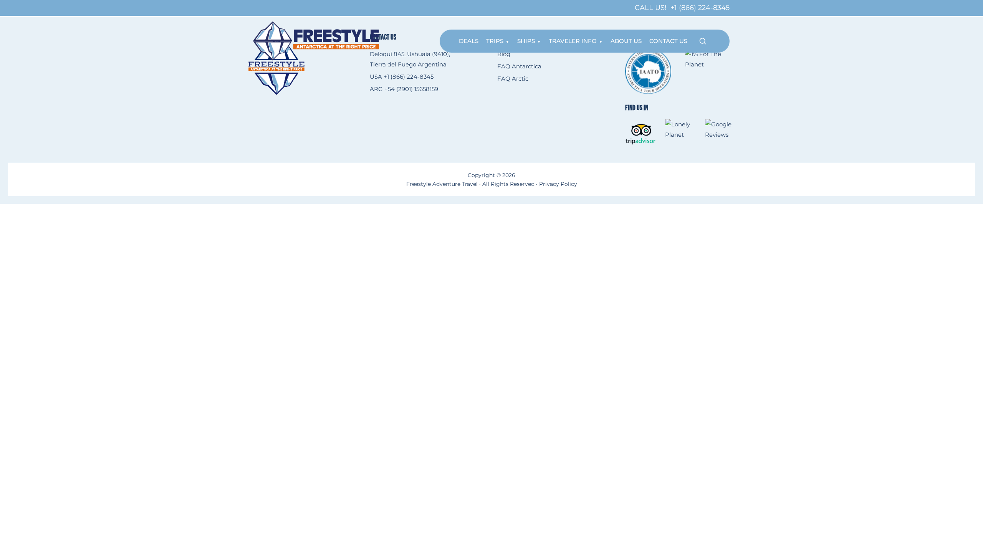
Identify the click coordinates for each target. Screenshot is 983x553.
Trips (494, 41)
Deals (468, 41)
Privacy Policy (558, 184)
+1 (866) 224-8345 (700, 7)
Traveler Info (573, 41)
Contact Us (668, 41)
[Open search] (702, 41)
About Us (626, 41)
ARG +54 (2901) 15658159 (404, 89)
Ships (526, 41)
